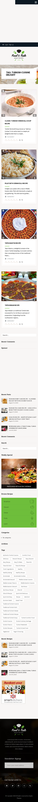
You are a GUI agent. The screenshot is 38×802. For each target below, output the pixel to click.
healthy (20, 569)
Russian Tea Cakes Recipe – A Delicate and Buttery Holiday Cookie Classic (22, 409)
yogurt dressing (18, 631)
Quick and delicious (22, 593)
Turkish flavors (7, 624)
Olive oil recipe (7, 593)
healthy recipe (20, 572)
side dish (27, 597)
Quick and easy (7, 597)
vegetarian (6, 631)
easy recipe (6, 562)
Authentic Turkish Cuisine (10, 555)
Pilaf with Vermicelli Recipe (16, 183)
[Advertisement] (19, 23)
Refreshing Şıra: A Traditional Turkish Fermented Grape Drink (22, 427)
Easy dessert (30, 559)
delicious (5, 559)
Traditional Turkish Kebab (10, 611)
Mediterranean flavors (10, 583)
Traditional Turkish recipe (10, 614)
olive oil (19, 590)
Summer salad (7, 600)
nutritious (24, 586)
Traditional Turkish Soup (10, 618)
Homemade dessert (9, 579)
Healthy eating (7, 572)
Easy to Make (18, 562)
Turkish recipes (7, 628)
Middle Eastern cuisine (27, 583)
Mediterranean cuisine (25, 579)
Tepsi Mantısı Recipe (13, 243)
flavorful (29, 562)
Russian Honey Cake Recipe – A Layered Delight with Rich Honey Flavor (22, 400)
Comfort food (26, 555)
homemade (6, 576)
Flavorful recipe (20, 565)
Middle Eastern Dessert (10, 586)
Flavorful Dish (7, 565)
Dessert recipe (17, 559)
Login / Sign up (9, 44)
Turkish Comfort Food (27, 618)
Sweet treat (19, 600)
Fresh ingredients (8, 569)
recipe (18, 597)
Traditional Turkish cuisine (11, 604)
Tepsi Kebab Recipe (12, 305)
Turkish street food (22, 628)
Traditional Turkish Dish (10, 607)
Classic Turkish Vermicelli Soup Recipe (18, 122)
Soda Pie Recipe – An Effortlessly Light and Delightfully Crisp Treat (22, 418)
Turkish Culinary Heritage (23, 621)
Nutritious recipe (8, 590)
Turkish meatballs (21, 624)
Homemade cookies (20, 576)
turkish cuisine (7, 621)
